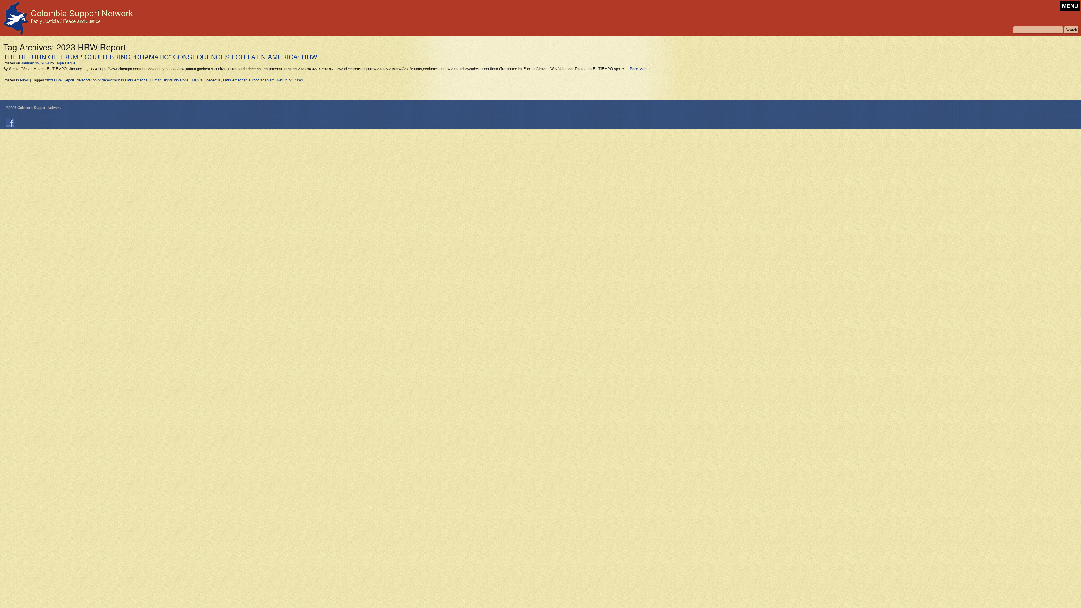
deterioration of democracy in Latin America (112, 79)
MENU (1070, 6)
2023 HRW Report (59, 79)
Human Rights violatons (169, 79)
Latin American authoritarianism (248, 79)
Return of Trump (290, 79)
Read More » (640, 68)
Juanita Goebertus (206, 79)
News (24, 79)
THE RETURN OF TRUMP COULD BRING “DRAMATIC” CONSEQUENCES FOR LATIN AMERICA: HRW (160, 56)
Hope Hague (65, 63)
